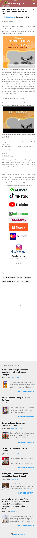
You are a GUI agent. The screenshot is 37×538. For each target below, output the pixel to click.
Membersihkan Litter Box (10, 281)
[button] (34, 9)
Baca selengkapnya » (26, 391)
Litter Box (28, 277)
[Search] (34, 4)
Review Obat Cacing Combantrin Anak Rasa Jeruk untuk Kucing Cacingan (15, 372)
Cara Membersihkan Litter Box (12, 277)
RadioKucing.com (15, 3)
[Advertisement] (18, 344)
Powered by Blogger (19, 534)
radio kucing (25, 281)
